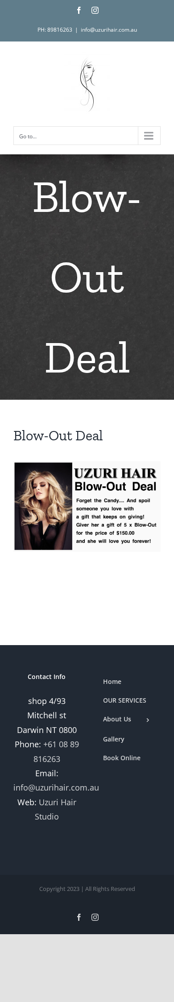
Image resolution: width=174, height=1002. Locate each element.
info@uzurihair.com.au (109, 29)
